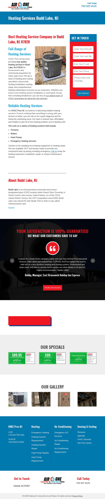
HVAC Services (84, 439)
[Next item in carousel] (93, 260)
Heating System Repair (38, 446)
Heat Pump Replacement (37, 459)
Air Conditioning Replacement (61, 450)
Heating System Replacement (38, 439)
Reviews (81, 432)
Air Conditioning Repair (61, 442)
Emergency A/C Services (61, 434)
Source (11, 207)
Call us (54, 151)
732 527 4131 (89, 6)
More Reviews (53, 287)
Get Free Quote (84, 443)
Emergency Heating (40, 432)
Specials (81, 435)
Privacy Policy (77, 496)
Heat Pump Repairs (40, 452)
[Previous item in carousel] (12, 260)
